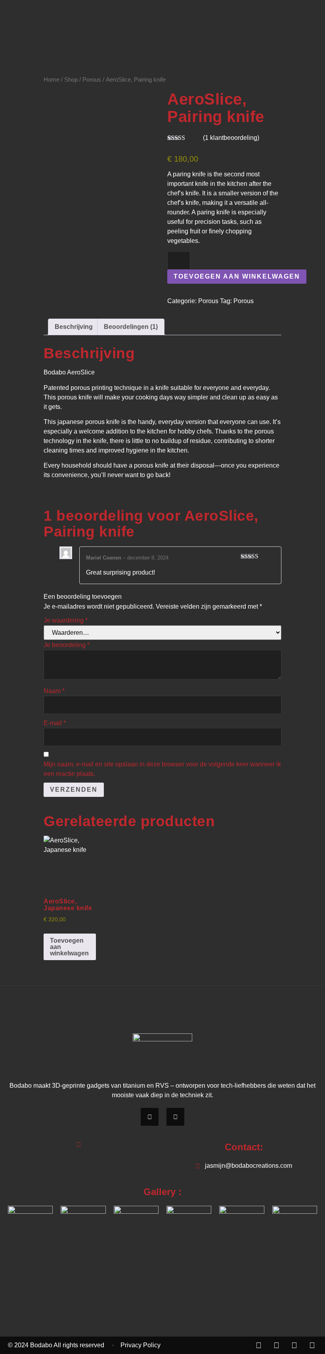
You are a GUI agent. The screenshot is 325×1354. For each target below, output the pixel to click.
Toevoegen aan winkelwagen (237, 276)
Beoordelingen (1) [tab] (131, 326)
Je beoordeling (67, 645)
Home (51, 79)
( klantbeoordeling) (231, 137)
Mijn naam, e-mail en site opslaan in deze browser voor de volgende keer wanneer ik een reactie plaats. (162, 769)
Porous (91, 79)
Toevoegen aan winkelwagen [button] (69, 947)
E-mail (55, 723)
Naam (54, 691)
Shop (71, 79)
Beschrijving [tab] (74, 326)
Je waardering (66, 620)
